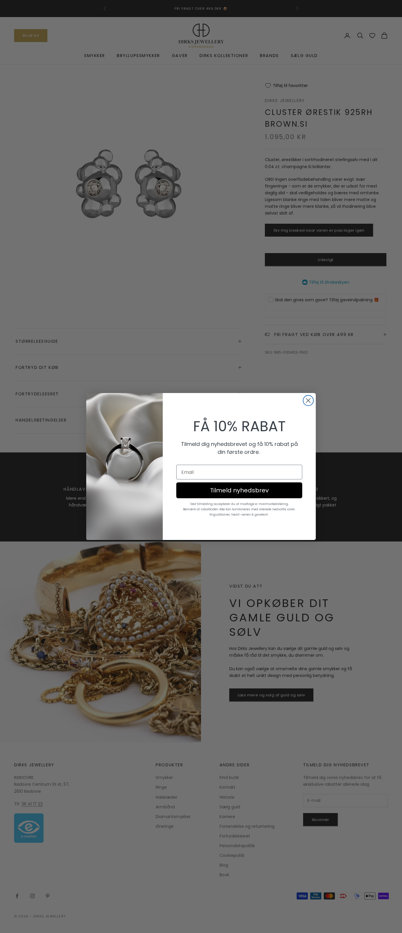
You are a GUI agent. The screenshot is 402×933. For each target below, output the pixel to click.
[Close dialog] (308, 400)
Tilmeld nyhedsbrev (239, 490)
